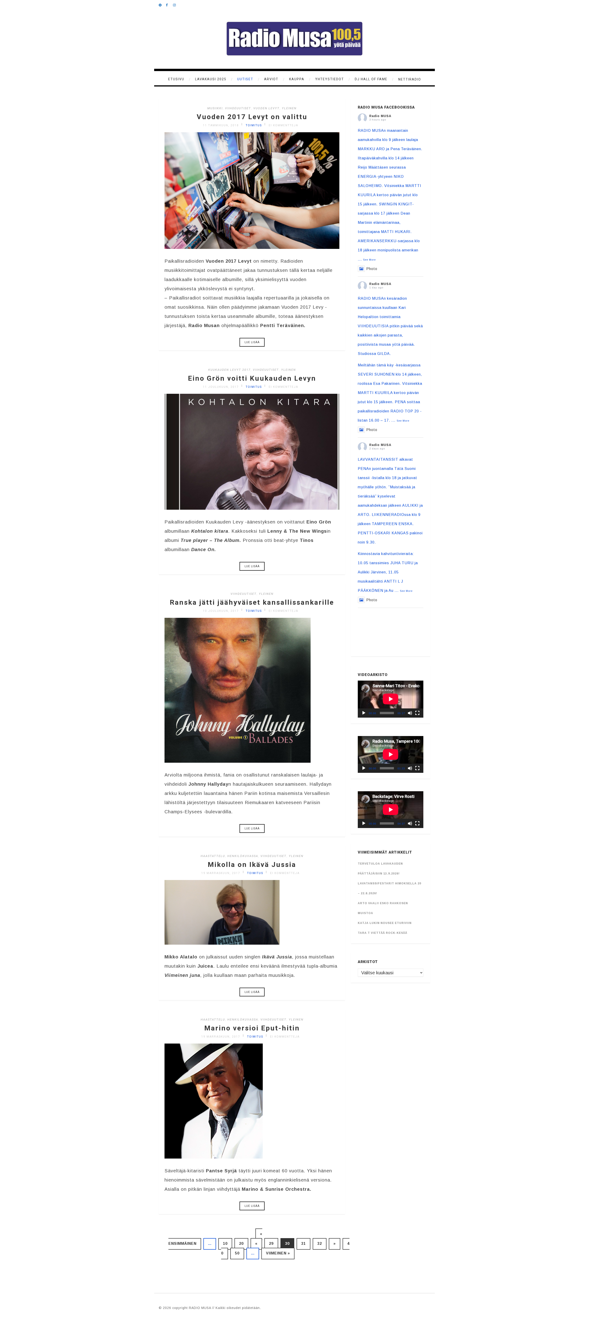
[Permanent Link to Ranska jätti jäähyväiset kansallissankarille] (238, 761)
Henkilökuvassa (242, 856)
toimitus (254, 125)
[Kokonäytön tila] (417, 713)
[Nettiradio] (162, 4)
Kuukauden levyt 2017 (229, 369)
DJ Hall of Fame (371, 79)
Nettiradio (409, 79)
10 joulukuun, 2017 (221, 611)
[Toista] (363, 713)
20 (241, 1243)
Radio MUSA (380, 116)
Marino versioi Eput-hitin (252, 1028)
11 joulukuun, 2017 (221, 386)
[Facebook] (169, 4)
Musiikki (215, 108)
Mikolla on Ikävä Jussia (252, 864)
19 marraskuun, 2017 (220, 873)
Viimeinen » (278, 1253)
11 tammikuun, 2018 (221, 125)
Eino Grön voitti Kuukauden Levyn (252, 378)
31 (303, 1243)
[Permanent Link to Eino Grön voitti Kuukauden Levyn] (252, 508)
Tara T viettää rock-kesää (382, 933)
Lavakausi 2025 (210, 79)
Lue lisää (252, 342)
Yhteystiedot (329, 79)
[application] (390, 699)
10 (225, 1243)
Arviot (271, 79)
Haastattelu (213, 856)
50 (237, 1253)
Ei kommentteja (283, 125)
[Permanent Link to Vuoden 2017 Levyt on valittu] (252, 247)
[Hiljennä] (410, 713)
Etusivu (176, 79)
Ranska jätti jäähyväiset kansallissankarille (252, 602)
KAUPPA (296, 79)
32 (319, 1243)
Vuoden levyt (266, 108)
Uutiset (245, 79)
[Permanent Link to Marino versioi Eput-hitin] (214, 1156)
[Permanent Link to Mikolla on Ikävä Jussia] (222, 943)
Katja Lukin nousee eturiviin (385, 923)
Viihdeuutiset (238, 108)
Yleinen (289, 108)
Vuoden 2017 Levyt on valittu (252, 117)
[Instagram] (176, 4)
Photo (371, 269)
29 (271, 1243)
